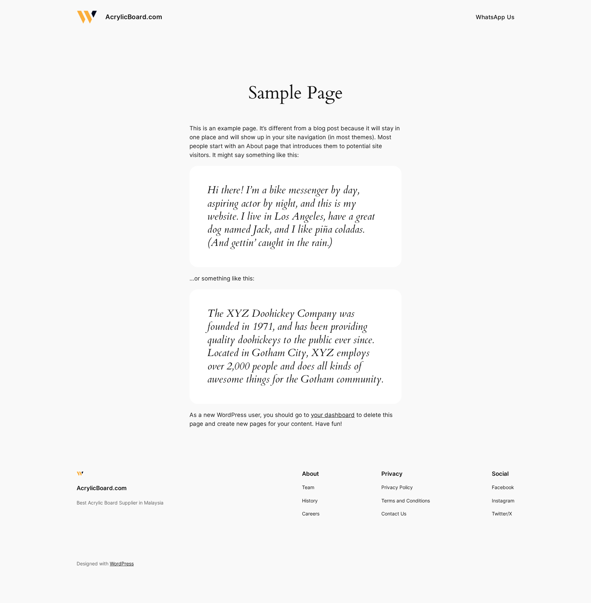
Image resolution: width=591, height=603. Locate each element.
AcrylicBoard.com (133, 17)
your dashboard (333, 414)
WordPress (122, 563)
